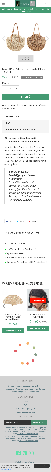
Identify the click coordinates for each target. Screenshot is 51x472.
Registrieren (39, 422)
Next (47, 38)
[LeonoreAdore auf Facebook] (18, 454)
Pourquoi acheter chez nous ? (22, 129)
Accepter (41, 466)
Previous (4, 38)
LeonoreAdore (28, 462)
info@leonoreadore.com (28, 391)
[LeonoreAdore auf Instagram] (31, 454)
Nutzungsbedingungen (25, 412)
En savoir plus (6, 469)
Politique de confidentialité (27, 434)
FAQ (8, 123)
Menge (5, 82)
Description (12, 116)
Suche (25, 401)
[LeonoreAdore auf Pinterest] (24, 454)
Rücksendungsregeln (25, 408)
